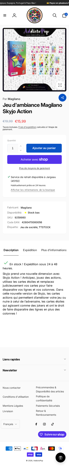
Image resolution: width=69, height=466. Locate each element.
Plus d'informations (54, 250)
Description (11, 250)
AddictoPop (38, 460)
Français (8, 424)
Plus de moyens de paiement (34, 168)
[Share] (62, 98)
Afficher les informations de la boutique (33, 190)
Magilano (11, 99)
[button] (5, 15)
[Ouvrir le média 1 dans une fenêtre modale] (34, 59)
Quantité (11, 140)
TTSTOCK (45, 227)
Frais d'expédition (27, 127)
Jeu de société (29, 227)
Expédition (30, 250)
